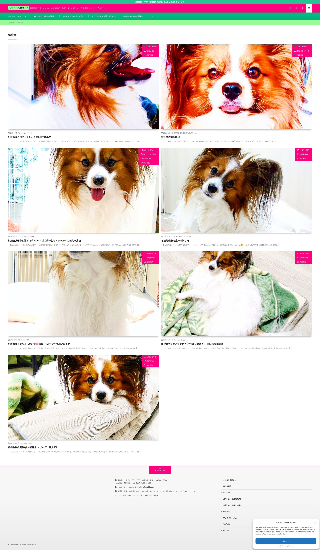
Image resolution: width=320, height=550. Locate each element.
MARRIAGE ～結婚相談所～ (45, 16)
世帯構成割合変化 (170, 137)
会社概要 (226, 511)
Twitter (23, 340)
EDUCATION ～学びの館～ (74, 16)
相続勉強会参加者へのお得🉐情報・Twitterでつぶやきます (39, 343)
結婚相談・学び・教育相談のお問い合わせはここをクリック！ (160, 2)
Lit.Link (226, 530)
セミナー (31, 236)
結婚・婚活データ (303, 51)
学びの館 (226, 493)
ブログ (30, 443)
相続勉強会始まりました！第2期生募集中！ (30, 137)
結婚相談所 (227, 486)
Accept (286, 541)
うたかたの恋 (178, 236)
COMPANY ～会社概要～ (133, 16)
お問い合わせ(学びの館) (231, 505)
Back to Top (160, 471)
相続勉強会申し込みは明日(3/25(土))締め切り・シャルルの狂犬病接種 (44, 240)
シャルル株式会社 (229, 480)
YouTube (226, 524)
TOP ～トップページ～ (17, 16)
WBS (27, 340)
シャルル (24, 133)
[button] (315, 522)
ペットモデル (188, 236)
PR (151, 16)
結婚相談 (299, 55)
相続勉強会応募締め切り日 (175, 240)
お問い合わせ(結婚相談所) (232, 499)
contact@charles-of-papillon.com (142, 487)
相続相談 (149, 55)
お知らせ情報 (151, 47)
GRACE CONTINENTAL (182, 133)
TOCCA (193, 133)
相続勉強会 (150, 51)
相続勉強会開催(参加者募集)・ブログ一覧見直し (33, 447)
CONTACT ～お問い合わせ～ (104, 16)
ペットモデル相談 (149, 154)
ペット (30, 133)
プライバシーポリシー (285, 546)
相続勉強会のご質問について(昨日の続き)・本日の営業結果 (192, 343)
